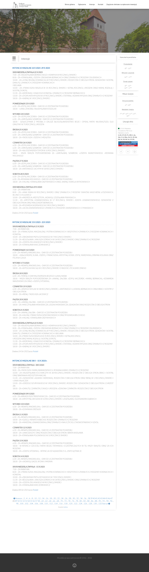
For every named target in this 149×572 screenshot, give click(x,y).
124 (80, 503)
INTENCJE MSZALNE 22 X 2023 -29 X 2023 (31, 68)
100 (21, 503)
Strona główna (70, 4)
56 (34, 501)
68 (58, 501)
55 (31, 501)
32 (77, 498)
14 (43, 498)
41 (96, 498)
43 (101, 498)
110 (46, 503)
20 (55, 498)
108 (41, 503)
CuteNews (65, 507)
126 (85, 503)
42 (99, 498)
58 (39, 501)
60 (42, 501)
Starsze (105, 503)
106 (36, 503)
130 (95, 503)
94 (107, 501)
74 (69, 501)
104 (31, 503)
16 (47, 498)
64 (50, 501)
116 (61, 503)
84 (88, 501)
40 (94, 498)
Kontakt (100, 4)
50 (19, 501)
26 (66, 498)
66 (54, 501)
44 (104, 498)
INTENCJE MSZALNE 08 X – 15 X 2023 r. (29, 360)
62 (46, 501)
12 (39, 498)
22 (58, 498)
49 (16, 501)
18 (51, 498)
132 (100, 503)
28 (70, 498)
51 (21, 501)
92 (104, 501)
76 (73, 501)
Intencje (92, 4)
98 (17, 503)
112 (51, 503)
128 (90, 503)
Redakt (35, 213)
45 (106, 498)
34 (81, 498)
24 (62, 498)
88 (96, 501)
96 (111, 501)
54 (29, 501)
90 (100, 501)
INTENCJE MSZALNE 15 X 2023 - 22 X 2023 (31, 222)
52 (24, 501)
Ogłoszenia (82, 4)
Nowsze (18, 498)
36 (85, 498)
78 (77, 501)
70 (62, 501)
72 (65, 501)
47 (111, 498)
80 (81, 501)
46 (109, 498)
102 (26, 503)
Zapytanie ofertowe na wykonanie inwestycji (121, 4)
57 (36, 501)
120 (70, 503)
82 (84, 501)
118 (65, 503)
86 (92, 501)
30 (74, 498)
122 (75, 503)
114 (56, 503)
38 (89, 498)
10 (35, 498)
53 (26, 501)
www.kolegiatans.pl (21, 539)
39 (91, 498)
